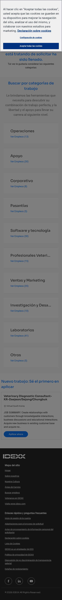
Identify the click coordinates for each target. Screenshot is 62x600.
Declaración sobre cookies (34, 31)
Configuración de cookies (31, 37)
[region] (31, 26)
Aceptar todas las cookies (31, 46)
